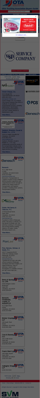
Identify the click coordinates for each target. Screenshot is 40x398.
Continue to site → (21, 35)
